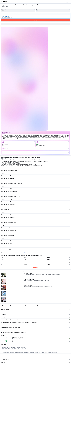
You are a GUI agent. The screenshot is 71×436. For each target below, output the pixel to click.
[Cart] (69, 2)
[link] (5, 1)
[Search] (67, 2)
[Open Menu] (2, 2)
